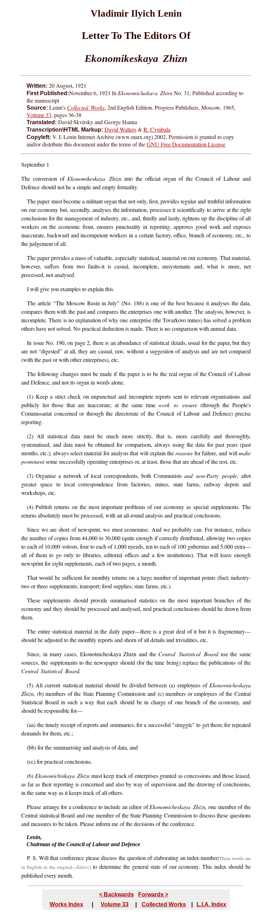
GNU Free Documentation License (186, 144)
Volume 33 (39, 115)
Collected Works (164, 904)
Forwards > (153, 894)
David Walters (120, 129)
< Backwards (116, 894)
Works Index (66, 904)
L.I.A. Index (211, 904)
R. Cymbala (156, 129)
